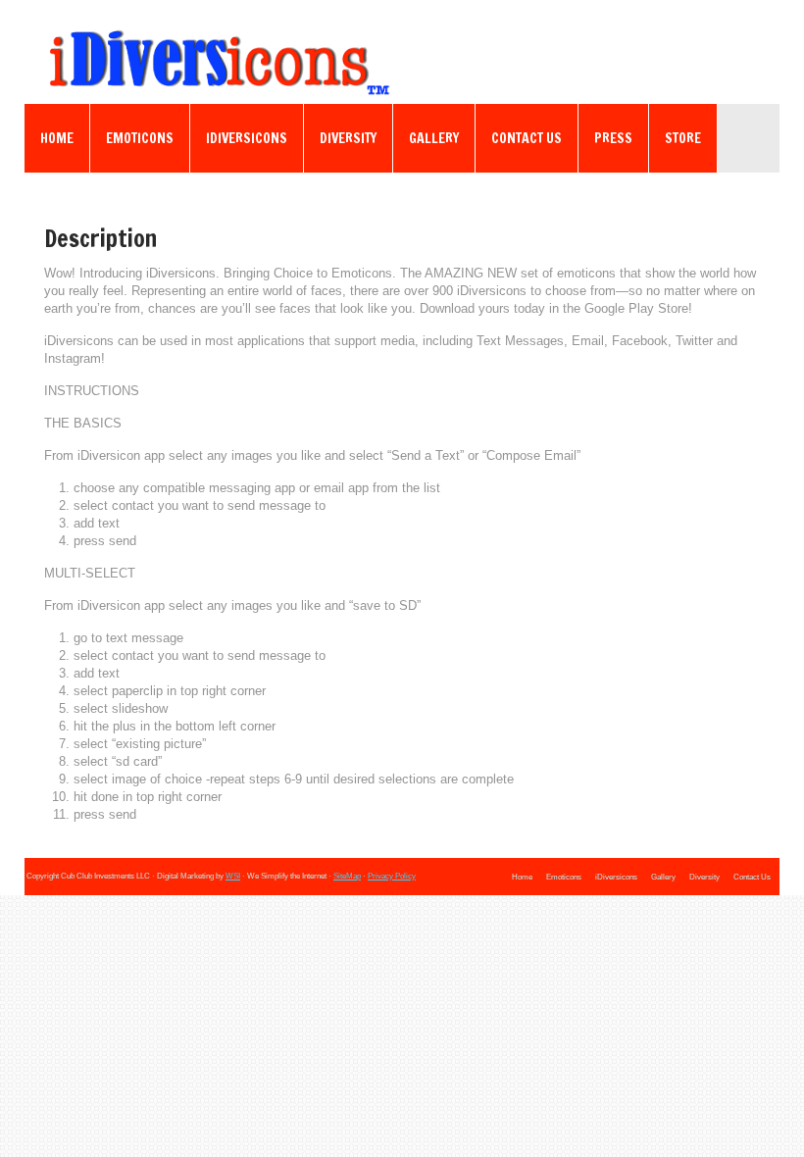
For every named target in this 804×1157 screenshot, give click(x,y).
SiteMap (347, 876)
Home (57, 138)
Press (613, 138)
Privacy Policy (392, 876)
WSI (233, 876)
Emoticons (140, 138)
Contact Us (526, 138)
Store (683, 138)
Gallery (434, 138)
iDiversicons (246, 138)
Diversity (348, 138)
